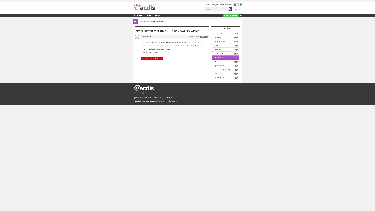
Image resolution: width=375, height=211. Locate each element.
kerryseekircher (147, 37)
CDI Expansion (225, 37)
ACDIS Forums (144, 21)
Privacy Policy (158, 98)
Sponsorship (137, 98)
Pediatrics (225, 61)
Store (221, 5)
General (225, 74)
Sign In (144, 58)
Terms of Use (147, 98)
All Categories (225, 33)
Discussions (138, 15)
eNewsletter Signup (212, 5)
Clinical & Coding (225, 53)
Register (150, 58)
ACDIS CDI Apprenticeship (225, 70)
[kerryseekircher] (138, 37)
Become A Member (231, 15)
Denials (225, 45)
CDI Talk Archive (225, 78)
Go (230, 9)
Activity (158, 15)
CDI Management (225, 41)
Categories (148, 15)
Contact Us (227, 5)
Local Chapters (203, 36)
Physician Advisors (225, 66)
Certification (225, 49)
